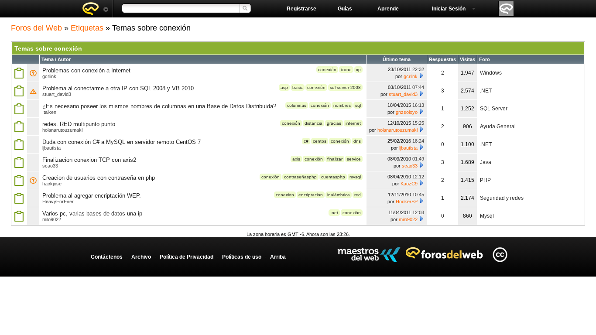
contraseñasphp (300, 176)
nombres (342, 105)
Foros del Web (36, 28)
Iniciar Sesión (449, 9)
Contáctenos (107, 257)
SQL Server (493, 109)
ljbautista (51, 147)
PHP (485, 180)
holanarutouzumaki (62, 130)
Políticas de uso (241, 257)
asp (284, 87)
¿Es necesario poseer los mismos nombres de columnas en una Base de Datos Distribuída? (159, 106)
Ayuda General (498, 126)
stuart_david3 (56, 94)
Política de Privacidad (186, 257)
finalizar (335, 159)
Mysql (487, 216)
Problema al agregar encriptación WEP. (91, 195)
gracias (334, 123)
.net (334, 212)
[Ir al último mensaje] (421, 75)
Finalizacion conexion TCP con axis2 (89, 160)
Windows (491, 73)
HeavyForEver (58, 201)
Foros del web (95, 8)
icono (346, 69)
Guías (345, 9)
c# (306, 141)
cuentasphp (333, 176)
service (354, 159)
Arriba (278, 257)
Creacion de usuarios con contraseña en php (98, 177)
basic (297, 87)
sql (358, 105)
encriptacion (310, 194)
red (357, 194)
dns (357, 141)
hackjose (52, 183)
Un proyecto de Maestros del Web (369, 254)
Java (485, 162)
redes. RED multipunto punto (78, 124)
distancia (313, 123)
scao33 (50, 165)
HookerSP (407, 201)
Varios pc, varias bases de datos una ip (92, 213)
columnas (296, 105)
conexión (327, 69)
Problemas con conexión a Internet (86, 70)
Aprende (388, 9)
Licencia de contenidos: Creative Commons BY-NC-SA (499, 254)
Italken (49, 112)
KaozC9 (409, 183)
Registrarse (301, 9)
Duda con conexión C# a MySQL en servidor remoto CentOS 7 (121, 142)
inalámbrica (338, 194)
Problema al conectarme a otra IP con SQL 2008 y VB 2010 (118, 88)
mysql (355, 176)
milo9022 (51, 219)
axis (296, 159)
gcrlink (49, 76)
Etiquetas (87, 28)
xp (358, 69)
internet (353, 123)
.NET (486, 91)
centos (319, 141)
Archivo (141, 257)
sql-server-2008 (345, 87)
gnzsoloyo (407, 112)
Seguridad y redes (502, 198)
